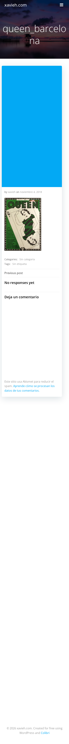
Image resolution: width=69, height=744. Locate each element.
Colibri (45, 733)
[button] (22, 224)
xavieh (12, 192)
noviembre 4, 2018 (31, 192)
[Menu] (62, 5)
